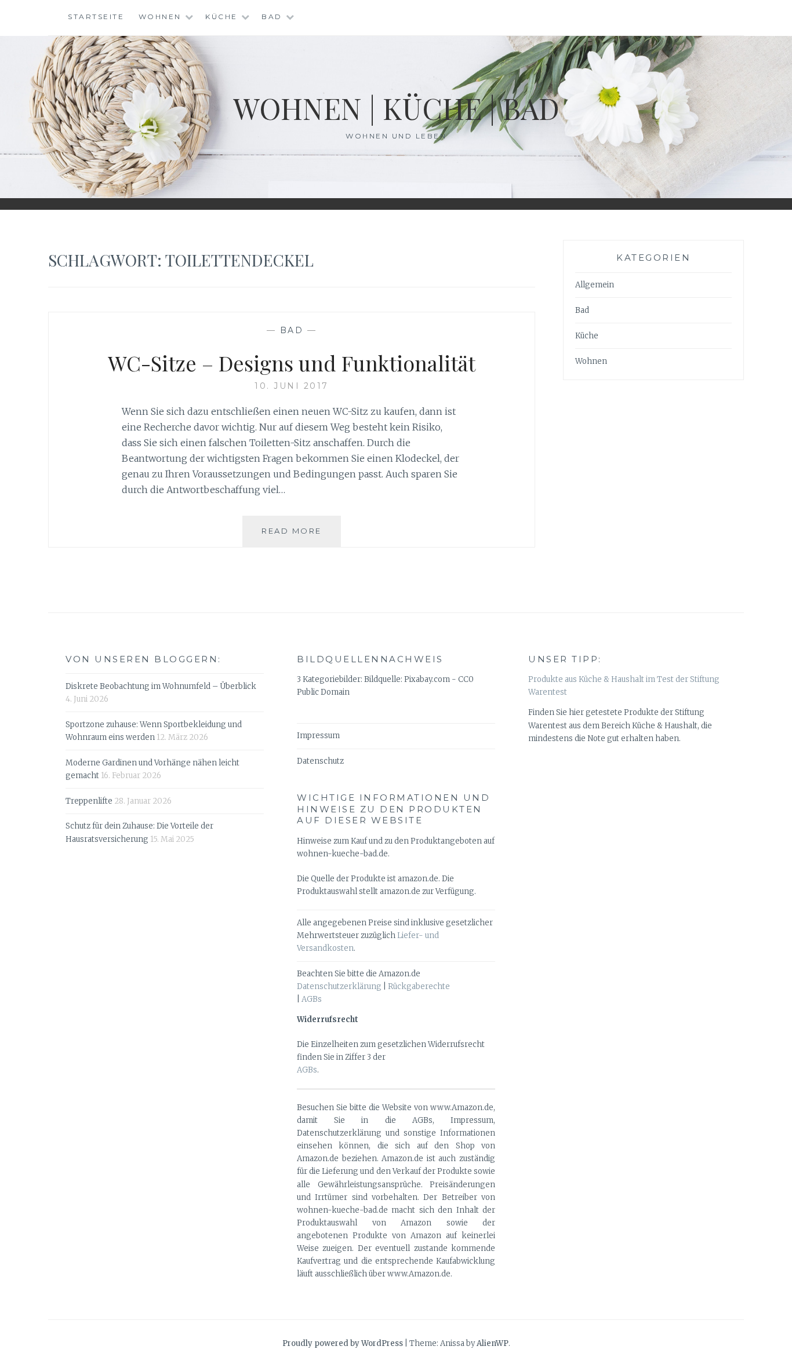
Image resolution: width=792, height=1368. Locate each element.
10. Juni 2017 (292, 386)
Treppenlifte (89, 801)
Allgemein (594, 285)
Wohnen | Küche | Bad (396, 108)
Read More (301, 536)
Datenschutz (320, 761)
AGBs (311, 999)
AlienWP (492, 1343)
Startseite (96, 16)
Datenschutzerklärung (339, 986)
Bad (271, 16)
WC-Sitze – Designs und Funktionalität (291, 363)
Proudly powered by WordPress (342, 1343)
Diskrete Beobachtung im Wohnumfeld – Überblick (161, 686)
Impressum (318, 735)
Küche (221, 16)
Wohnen (160, 16)
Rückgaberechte (419, 986)
